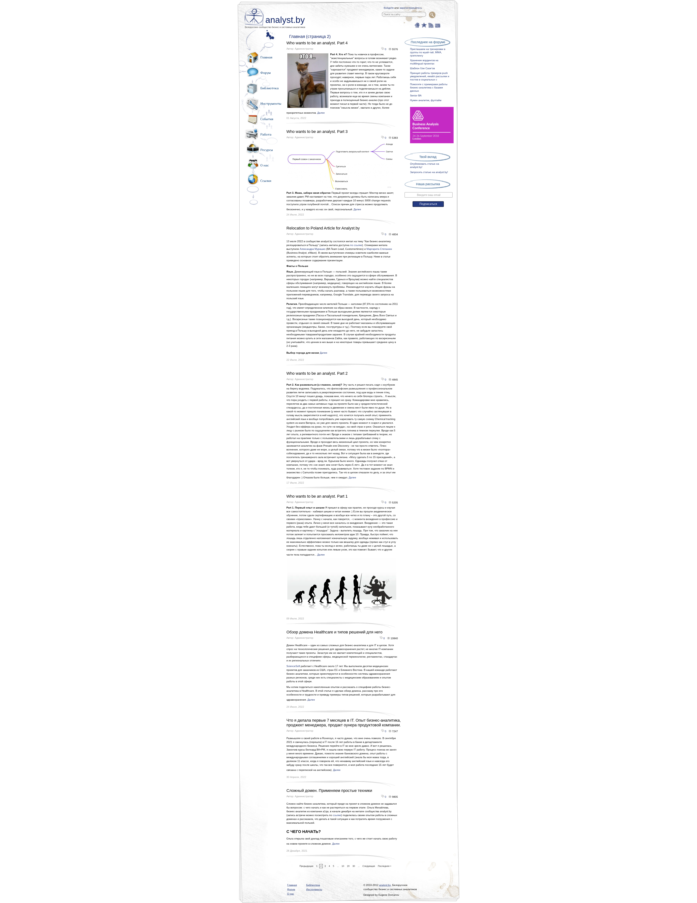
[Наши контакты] (437, 25)
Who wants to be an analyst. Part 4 (317, 43)
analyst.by (285, 20)
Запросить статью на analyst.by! (429, 172)
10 (343, 866)
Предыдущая (306, 866)
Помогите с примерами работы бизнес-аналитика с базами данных (428, 87)
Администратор (304, 48)
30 (353, 866)
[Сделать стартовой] (417, 25)
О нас (264, 165)
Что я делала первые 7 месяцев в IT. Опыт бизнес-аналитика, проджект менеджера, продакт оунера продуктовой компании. (343, 722)
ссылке (336, 815)
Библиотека (269, 88)
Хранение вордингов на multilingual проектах (424, 62)
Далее (321, 112)
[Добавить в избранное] (424, 25)
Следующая (368, 866)
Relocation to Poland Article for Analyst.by (323, 228)
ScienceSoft (293, 666)
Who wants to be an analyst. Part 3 (317, 131)
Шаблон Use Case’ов (422, 68)
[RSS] (430, 25)
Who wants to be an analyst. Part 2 (317, 373)
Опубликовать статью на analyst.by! (424, 165)
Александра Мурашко (312, 248)
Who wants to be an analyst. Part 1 (317, 496)
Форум (265, 73)
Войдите (389, 7)
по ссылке (356, 245)
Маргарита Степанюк (379, 248)
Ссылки (265, 181)
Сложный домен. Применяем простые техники (329, 790)
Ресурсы (266, 150)
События (266, 119)
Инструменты (270, 103)
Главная (266, 57)
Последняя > (384, 866)
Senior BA (415, 95)
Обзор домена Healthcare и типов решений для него (334, 632)
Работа (265, 134)
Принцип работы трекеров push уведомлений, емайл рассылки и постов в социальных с (429, 76)
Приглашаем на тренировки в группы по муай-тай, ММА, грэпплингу (427, 52)
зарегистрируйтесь (411, 7)
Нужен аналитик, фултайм (425, 100)
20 (348, 866)
